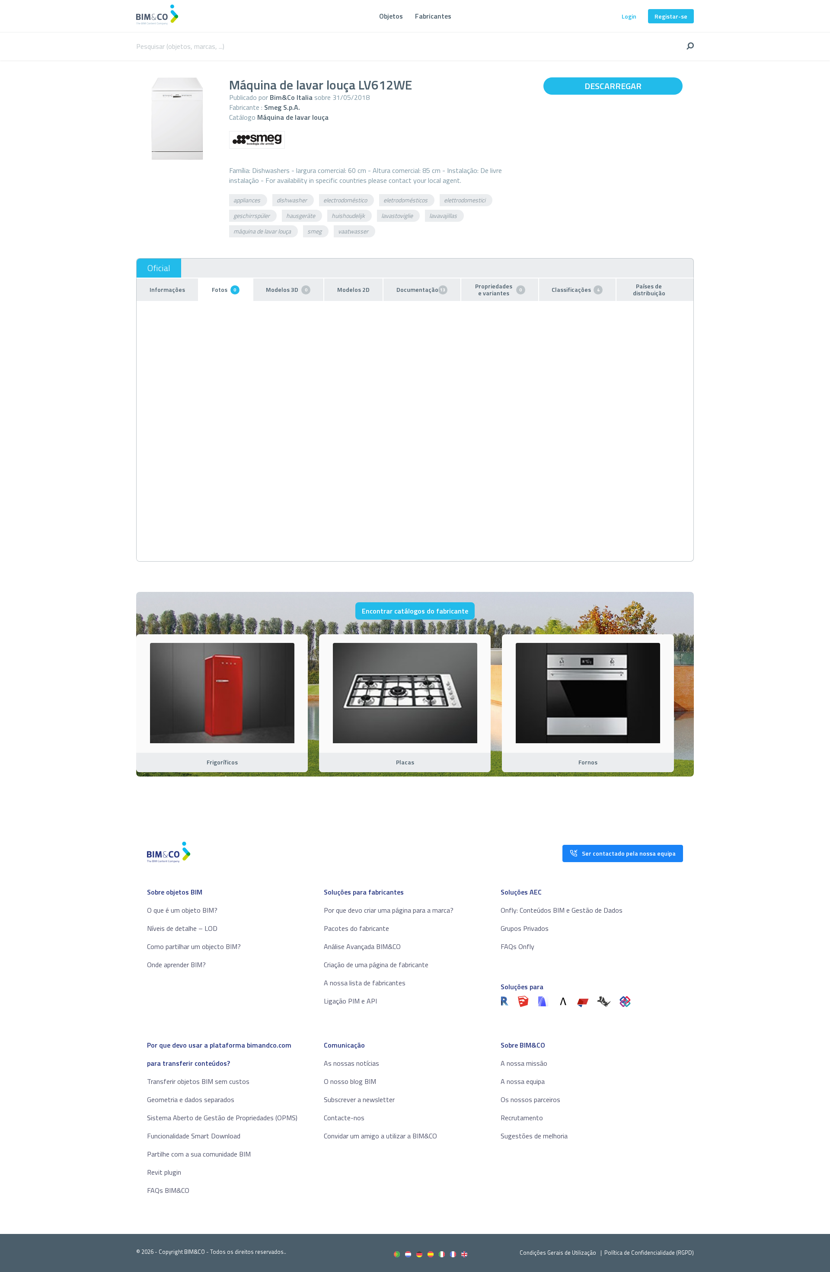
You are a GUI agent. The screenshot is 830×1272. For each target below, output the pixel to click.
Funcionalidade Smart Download (193, 1136)
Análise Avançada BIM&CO (362, 946)
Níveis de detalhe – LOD (182, 928)
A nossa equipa (523, 1081)
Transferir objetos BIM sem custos (198, 1081)
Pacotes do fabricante (356, 928)
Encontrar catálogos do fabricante (415, 611)
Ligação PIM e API (350, 1001)
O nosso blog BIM (350, 1081)
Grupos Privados (525, 928)
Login (629, 16)
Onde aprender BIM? (176, 964)
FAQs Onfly (517, 946)
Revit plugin (164, 1172)
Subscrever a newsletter (359, 1099)
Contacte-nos (344, 1117)
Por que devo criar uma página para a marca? (388, 910)
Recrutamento (522, 1117)
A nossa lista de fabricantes (364, 983)
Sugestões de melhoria (534, 1136)
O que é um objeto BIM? (182, 910)
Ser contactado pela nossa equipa (629, 853)
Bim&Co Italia (291, 97)
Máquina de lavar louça (293, 117)
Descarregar (613, 86)
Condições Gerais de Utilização (558, 1252)
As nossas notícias (351, 1063)
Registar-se (670, 16)
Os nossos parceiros (530, 1099)
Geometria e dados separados (190, 1099)
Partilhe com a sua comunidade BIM (199, 1154)
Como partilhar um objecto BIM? (194, 946)
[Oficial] (159, 268)
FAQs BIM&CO (168, 1190)
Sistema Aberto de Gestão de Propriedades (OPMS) (222, 1117)
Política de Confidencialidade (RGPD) (649, 1252)
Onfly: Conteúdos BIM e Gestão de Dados (561, 910)
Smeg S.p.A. (282, 107)
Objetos (391, 16)
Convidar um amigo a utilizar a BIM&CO (380, 1136)
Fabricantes (433, 16)
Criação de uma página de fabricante (376, 964)
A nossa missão (524, 1063)
